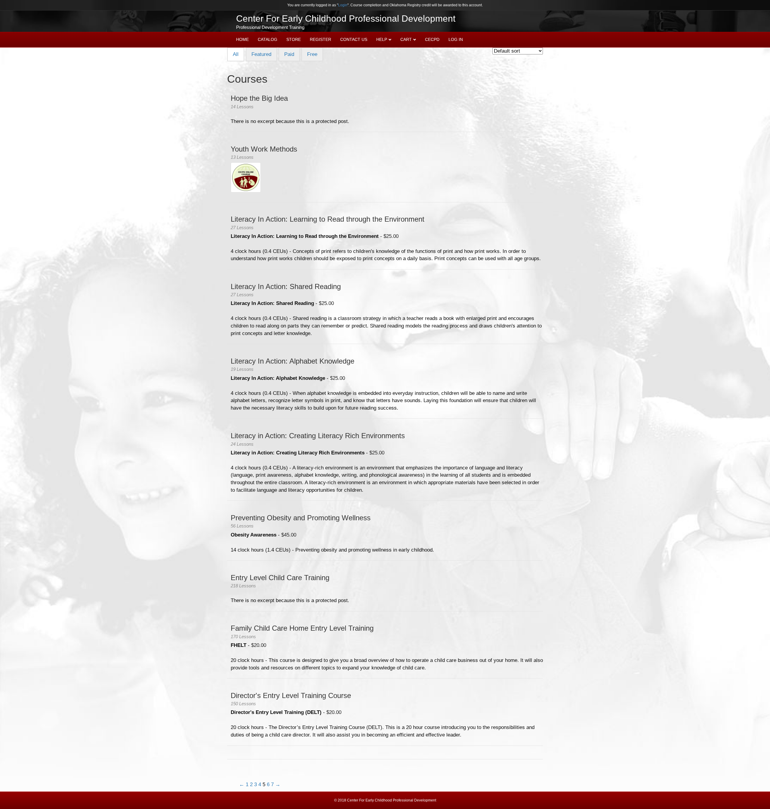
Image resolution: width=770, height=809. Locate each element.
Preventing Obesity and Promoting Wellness (301, 518)
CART (406, 39)
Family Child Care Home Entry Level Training (302, 628)
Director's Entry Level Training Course (291, 695)
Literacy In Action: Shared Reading (286, 286)
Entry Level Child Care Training (280, 578)
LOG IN (455, 39)
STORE (293, 39)
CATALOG (267, 39)
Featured (261, 54)
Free (312, 54)
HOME (242, 39)
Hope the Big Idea (259, 98)
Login (342, 5)
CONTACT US (353, 39)
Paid (289, 54)
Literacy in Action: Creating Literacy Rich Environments (318, 436)
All (236, 54)
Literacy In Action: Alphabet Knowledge (292, 361)
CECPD (432, 39)
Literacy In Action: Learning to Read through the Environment (327, 219)
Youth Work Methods (264, 149)
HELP (381, 39)
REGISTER (320, 39)
